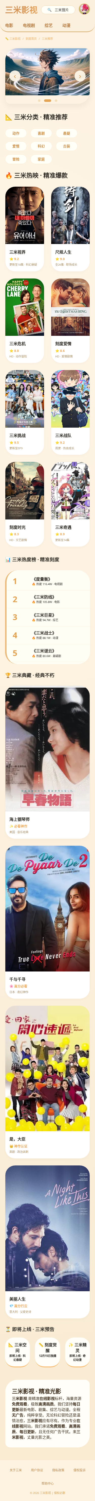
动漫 (66, 25)
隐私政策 (58, 1470)
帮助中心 (48, 1483)
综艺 (49, 25)
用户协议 (37, 1470)
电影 (9, 25)
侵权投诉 (79, 1470)
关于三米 (16, 1470)
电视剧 (29, 25)
